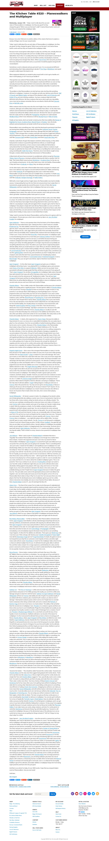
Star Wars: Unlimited (76, 100)
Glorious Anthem (45, 236)
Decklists (69, 5)
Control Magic (35, 529)
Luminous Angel (27, 378)
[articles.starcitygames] (97, 793)
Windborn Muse (14, 116)
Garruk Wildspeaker (15, 396)
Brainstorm (27, 756)
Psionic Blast (34, 137)
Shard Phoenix (29, 297)
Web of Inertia (53, 116)
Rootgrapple (13, 131)
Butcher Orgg (13, 604)
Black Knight (13, 259)
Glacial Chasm (36, 122)
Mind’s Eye (55, 533)
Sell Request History (60, 808)
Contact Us (58, 816)
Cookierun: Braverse (94, 100)
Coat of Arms (43, 60)
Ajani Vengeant (14, 264)
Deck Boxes (75, 114)
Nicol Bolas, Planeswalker (17, 519)
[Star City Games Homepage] (18, 3)
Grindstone (12, 683)
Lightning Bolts (18, 252)
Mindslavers (13, 663)
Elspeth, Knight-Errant (15, 350)
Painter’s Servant (50, 681)
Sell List (43, 5)
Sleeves (74, 111)
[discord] (81, 793)
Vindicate (45, 129)
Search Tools (37, 801)
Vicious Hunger (22, 637)
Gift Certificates (90, 114)
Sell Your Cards (84, 1)
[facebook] (89, 793)
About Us (58, 829)
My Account (59, 801)
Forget (31, 383)
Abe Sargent (13, 32)
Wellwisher (45, 570)
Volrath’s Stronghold (45, 535)
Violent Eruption (20, 305)
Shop (36, 5)
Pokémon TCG (85, 62)
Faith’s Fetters (38, 177)
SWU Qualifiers (36, 816)
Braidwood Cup (13, 226)
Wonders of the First (14, 817)
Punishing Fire (39, 297)
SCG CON (52, 5)
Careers (57, 832)
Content (60, 5)
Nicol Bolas (49, 385)
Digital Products (90, 117)
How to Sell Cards (37, 830)
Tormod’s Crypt (28, 699)
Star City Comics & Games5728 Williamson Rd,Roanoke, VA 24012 (85, 808)
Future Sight (56, 535)
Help (90, 1)
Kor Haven (18, 122)
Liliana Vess (13, 485)
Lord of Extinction (52, 95)
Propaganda (35, 114)
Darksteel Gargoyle (48, 257)
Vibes (85, 75)
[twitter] (93, 793)
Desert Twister (53, 129)
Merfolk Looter (18, 103)
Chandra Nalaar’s (37, 435)
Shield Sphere (39, 699)
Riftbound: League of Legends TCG (94, 63)
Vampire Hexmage (26, 177)
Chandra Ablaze (14, 285)
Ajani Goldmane (14, 222)
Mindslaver (51, 69)
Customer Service (61, 820)
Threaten (36, 606)
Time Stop (43, 69)
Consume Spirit (19, 137)
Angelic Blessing (32, 366)
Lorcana (76, 75)
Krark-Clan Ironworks (31, 687)
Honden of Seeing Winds (50, 728)
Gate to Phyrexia (19, 158)
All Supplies (75, 120)
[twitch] (72, 793)
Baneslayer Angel (22, 537)
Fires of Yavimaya (26, 590)
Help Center (58, 814)
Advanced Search (37, 803)
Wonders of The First (85, 88)
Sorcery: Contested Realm (94, 76)
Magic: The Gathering (76, 63)
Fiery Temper (32, 305)
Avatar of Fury (13, 97)
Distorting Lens (22, 693)
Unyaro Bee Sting (49, 137)
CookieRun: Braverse (14, 822)
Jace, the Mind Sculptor (26, 718)
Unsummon (55, 732)
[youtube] (77, 793)
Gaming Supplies (13, 827)
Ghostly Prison (42, 116)
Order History (59, 806)
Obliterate (34, 268)
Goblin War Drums (27, 151)
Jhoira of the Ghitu (18, 268)
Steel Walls (25, 697)
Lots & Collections (91, 111)
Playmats (74, 117)
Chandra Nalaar (14, 319)
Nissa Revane (13, 552)
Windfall (28, 289)
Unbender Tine (54, 691)
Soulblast (47, 422)
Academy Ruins (26, 122)
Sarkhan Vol (13, 590)
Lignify (57, 740)
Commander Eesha (35, 257)
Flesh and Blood (94, 88)
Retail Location (84, 801)
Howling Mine (42, 462)
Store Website (82, 803)
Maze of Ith (14, 412)
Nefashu (53, 602)
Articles (34, 822)
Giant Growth (24, 354)
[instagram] (85, 793)
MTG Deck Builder (37, 806)
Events (35, 809)
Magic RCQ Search (37, 814)
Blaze (31, 164)
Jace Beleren (13, 435)
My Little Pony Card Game (85, 101)
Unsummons (43, 738)
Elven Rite (34, 234)
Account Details (59, 803)
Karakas (44, 122)
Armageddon (35, 272)
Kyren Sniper (42, 319)
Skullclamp (18, 709)
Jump (30, 354)
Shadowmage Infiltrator (26, 612)
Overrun (11, 385)
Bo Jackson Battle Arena (76, 88)
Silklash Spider (22, 95)
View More (85, 236)
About (58, 827)
